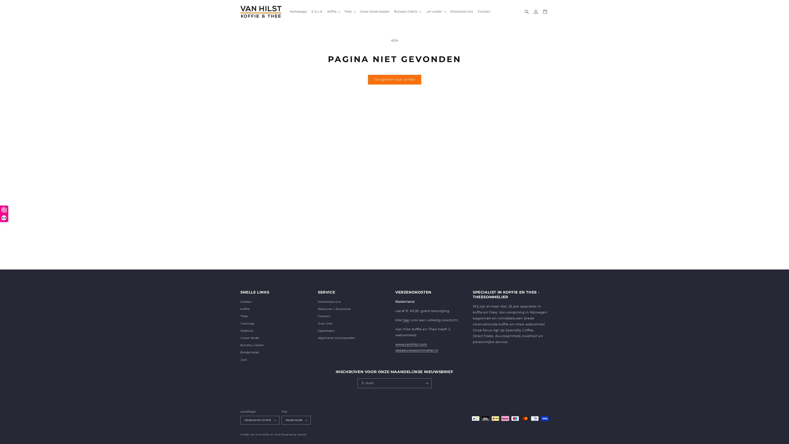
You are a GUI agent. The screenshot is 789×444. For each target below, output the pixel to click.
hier (406, 320)
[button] (333, 11)
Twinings (247, 323)
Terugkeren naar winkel (394, 79)
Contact (324, 316)
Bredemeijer (250, 352)
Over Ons (325, 323)
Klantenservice (329, 302)
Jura (243, 360)
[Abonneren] (426, 383)
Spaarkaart (326, 331)
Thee (244, 316)
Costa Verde (249, 338)
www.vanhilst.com (411, 344)
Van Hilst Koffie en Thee (265, 434)
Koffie (245, 309)
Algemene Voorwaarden (336, 338)
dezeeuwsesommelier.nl (416, 350)
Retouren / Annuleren (334, 309)
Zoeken (246, 302)
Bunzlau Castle (251, 345)
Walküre (246, 331)
